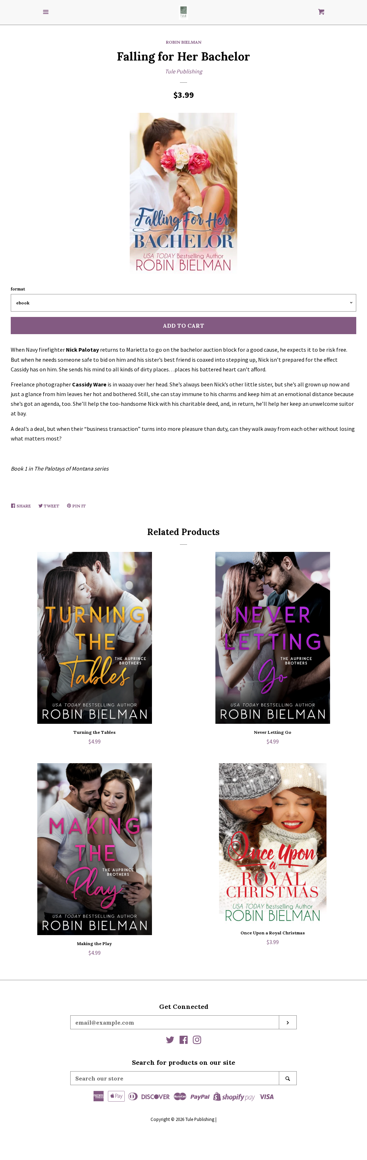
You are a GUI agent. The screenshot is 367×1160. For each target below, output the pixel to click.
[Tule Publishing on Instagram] (197, 1041)
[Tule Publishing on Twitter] (170, 1041)
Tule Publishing (183, 71)
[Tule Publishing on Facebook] (183, 1041)
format (18, 289)
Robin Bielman (183, 42)
